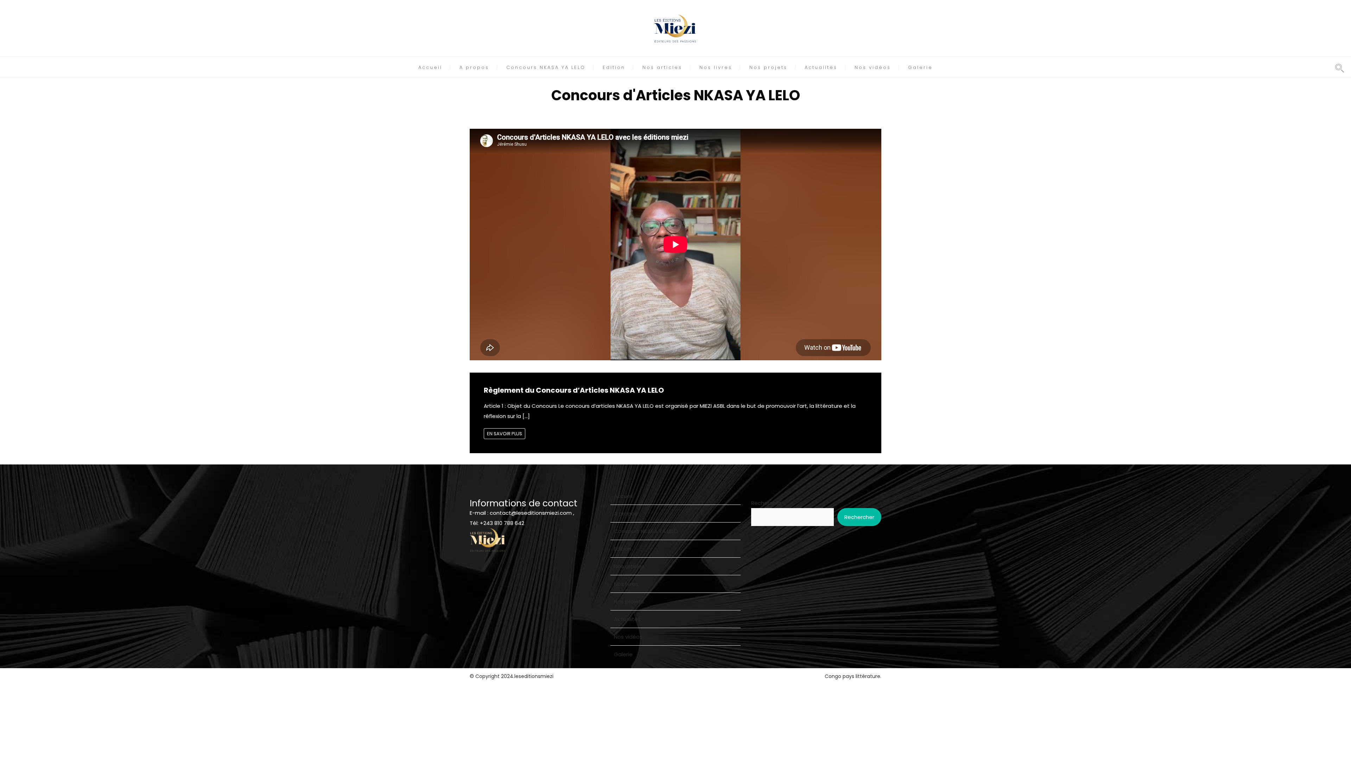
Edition (614, 67)
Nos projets (768, 67)
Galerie (920, 67)
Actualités (821, 67)
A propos (474, 67)
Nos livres (715, 67)
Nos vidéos (873, 67)
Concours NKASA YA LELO (545, 67)
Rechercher (766, 503)
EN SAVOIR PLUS (504, 433)
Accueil (430, 67)
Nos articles (662, 67)
